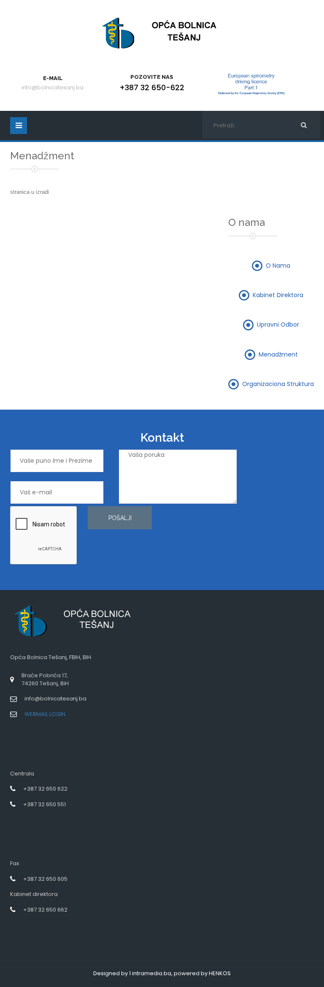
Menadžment (278, 354)
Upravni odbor (278, 324)
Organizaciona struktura (278, 383)
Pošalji (120, 518)
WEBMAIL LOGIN (44, 714)
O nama (278, 265)
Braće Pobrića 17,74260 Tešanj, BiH (45, 679)
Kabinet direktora (278, 295)
